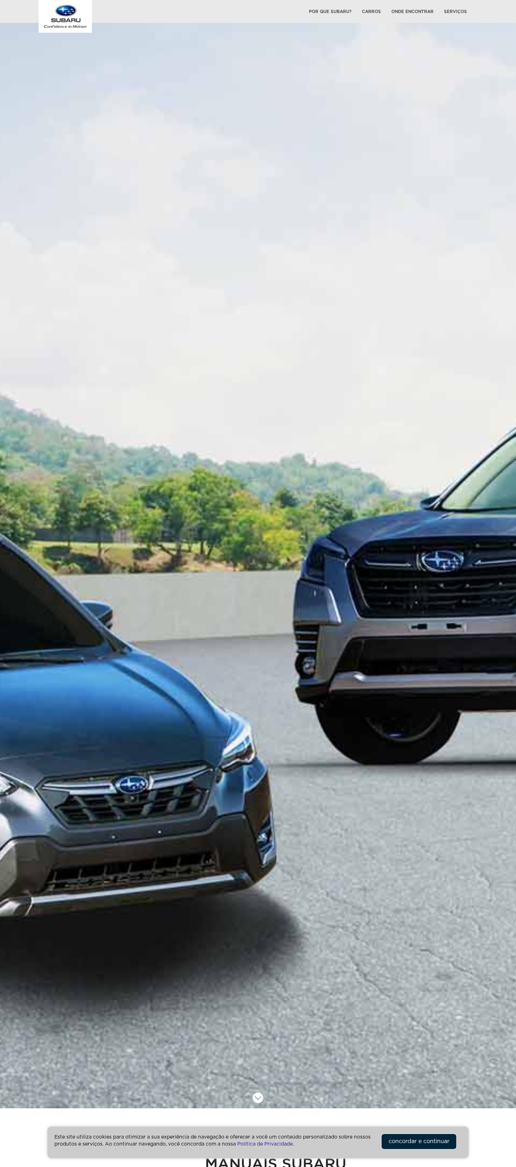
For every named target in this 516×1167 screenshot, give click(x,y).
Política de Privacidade (265, 1144)
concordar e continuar (419, 1141)
